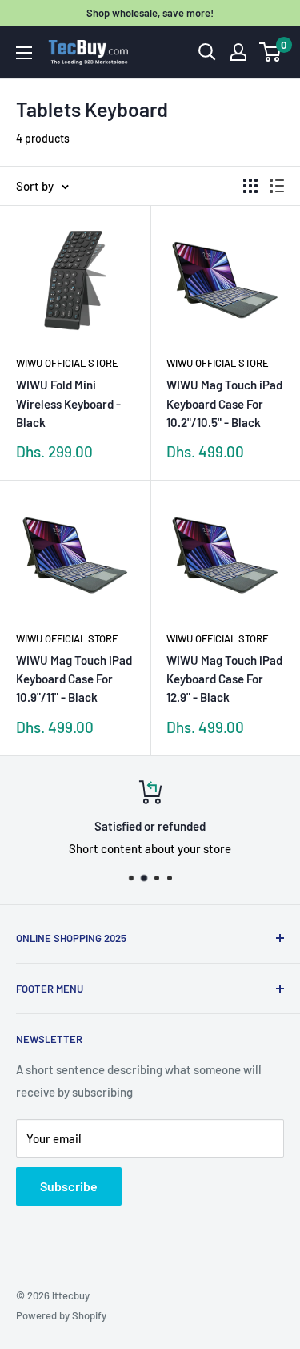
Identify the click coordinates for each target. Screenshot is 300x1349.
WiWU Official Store (67, 362)
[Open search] (207, 52)
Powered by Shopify (61, 1315)
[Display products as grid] (250, 186)
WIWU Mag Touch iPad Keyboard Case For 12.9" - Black (224, 679)
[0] (271, 52)
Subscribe (69, 1186)
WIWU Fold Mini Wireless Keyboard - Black (68, 403)
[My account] (238, 52)
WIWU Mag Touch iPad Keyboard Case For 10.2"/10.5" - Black (224, 403)
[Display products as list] (277, 186)
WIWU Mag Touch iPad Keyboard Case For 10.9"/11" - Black (74, 679)
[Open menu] (24, 52)
